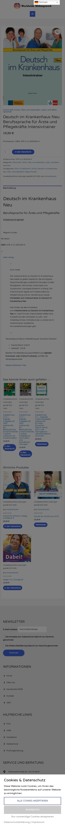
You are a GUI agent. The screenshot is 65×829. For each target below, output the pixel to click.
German (42, 2)
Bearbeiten (32, 810)
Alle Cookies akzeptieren (32, 801)
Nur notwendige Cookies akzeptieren (32, 816)
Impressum (37, 822)
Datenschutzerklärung (17, 822)
